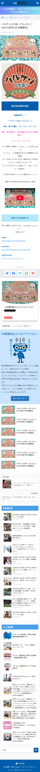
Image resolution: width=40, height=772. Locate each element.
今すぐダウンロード (20, 398)
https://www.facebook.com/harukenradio (16, 250)
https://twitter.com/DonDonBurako (14, 241)
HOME (21, 763)
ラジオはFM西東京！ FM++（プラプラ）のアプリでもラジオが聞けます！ (20, 10)
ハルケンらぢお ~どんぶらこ (12, 258)
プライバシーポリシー (29, 767)
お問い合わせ (15, 767)
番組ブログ (28, 326)
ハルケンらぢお (17, 326)
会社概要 (6, 767)
